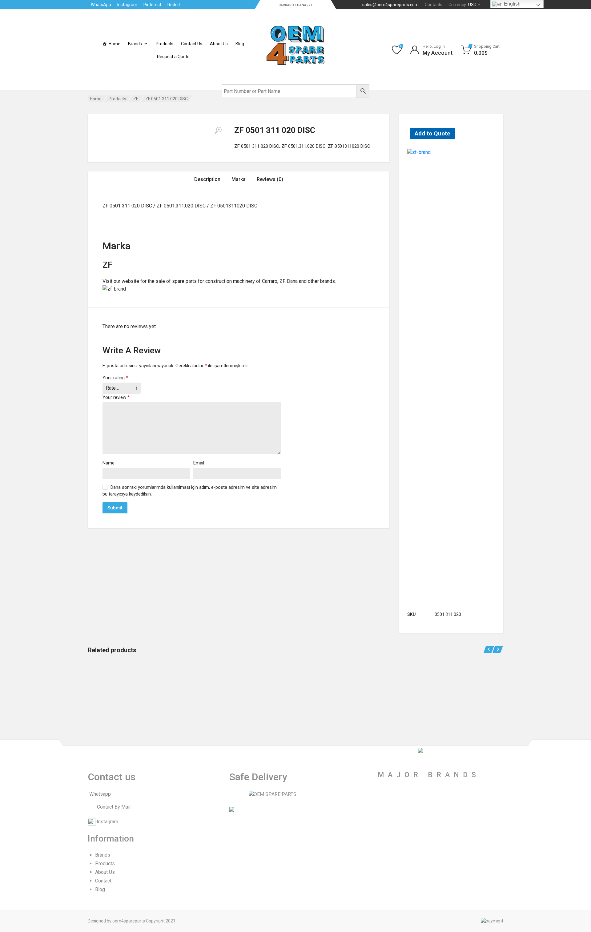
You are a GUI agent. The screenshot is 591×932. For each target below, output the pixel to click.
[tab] (207, 179)
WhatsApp (101, 4)
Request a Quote (173, 56)
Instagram (127, 4)
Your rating (115, 377)
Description (207, 179)
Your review (116, 397)
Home (114, 43)
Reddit (173, 4)
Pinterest (152, 4)
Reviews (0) (270, 179)
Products (164, 43)
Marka (238, 179)
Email (198, 463)
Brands (135, 43)
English (512, 3)
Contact (103, 881)
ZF (135, 98)
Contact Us (191, 43)
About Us (219, 43)
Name (109, 463)
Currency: (462, 4)
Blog (239, 43)
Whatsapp (100, 794)
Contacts (433, 4)
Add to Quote (432, 133)
